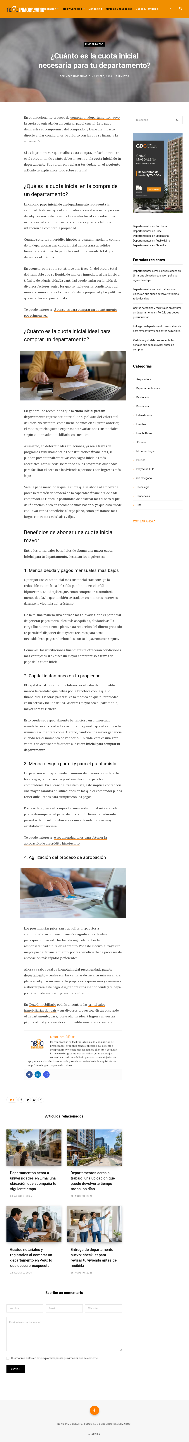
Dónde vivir (142, 406)
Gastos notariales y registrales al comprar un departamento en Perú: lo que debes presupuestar (157, 312)
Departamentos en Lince (147, 231)
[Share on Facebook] (10, 128)
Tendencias (143, 496)
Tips (138, 504)
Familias (141, 424)
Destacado (142, 397)
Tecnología (142, 487)
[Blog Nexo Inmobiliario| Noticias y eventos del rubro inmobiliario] (25, 8)
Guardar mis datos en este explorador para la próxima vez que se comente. (54, 1358)
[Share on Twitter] (10, 138)
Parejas (140, 460)
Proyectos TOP (145, 469)
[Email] (10, 167)
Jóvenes (141, 442)
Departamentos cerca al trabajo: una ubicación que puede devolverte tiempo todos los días (156, 294)
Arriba (95, 1434)
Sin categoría (144, 478)
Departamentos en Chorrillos (149, 245)
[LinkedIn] (10, 157)
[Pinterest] (10, 147)
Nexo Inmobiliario (78, 76)
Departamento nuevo (148, 388)
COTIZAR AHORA (144, 521)
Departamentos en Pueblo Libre (151, 240)
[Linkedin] (38, 1074)
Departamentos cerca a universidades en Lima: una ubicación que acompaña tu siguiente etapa (157, 275)
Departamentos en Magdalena (151, 235)
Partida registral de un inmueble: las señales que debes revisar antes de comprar (154, 345)
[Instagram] (46, 1074)
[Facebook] (29, 1074)
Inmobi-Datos (94, 44)
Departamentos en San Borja (150, 226)
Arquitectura (143, 379)
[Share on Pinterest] (41, 1100)
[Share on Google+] (34, 1100)
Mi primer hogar (145, 451)
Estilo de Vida (144, 415)
